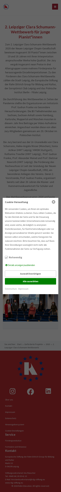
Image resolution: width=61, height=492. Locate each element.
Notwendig (15, 257)
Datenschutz (11, 288)
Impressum (23, 288)
